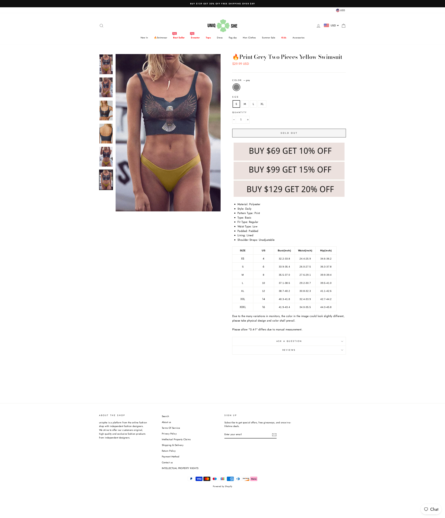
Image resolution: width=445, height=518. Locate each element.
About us (166, 422)
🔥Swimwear (160, 37)
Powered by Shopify (222, 486)
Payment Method (170, 456)
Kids (283, 37)
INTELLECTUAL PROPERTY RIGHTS (180, 468)
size (235, 96)
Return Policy (169, 451)
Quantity (239, 112)
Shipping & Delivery (173, 445)
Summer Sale (268, 37)
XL (262, 104)
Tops (208, 37)
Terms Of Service (171, 428)
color (241, 80)
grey (236, 87)
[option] (222, 4)
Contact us (167, 462)
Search (165, 416)
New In (144, 37)
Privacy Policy (169, 433)
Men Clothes (249, 37)
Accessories (298, 37)
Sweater (195, 37)
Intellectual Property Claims (176, 439)
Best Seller (179, 37)
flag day (233, 37)
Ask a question (289, 341)
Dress (219, 37)
